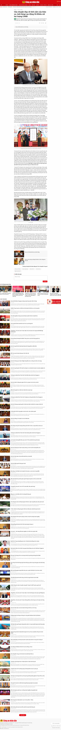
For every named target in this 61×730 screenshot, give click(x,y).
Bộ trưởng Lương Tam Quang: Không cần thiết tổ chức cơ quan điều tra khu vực (27, 425)
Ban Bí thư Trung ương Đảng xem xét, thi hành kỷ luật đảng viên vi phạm (25, 541)
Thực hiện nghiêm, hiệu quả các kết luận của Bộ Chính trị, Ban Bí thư (24, 315)
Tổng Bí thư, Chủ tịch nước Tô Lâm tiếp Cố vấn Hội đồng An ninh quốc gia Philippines (28, 592)
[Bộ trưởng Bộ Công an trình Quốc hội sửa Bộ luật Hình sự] (5, 656)
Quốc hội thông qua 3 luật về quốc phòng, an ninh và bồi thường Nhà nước (25, 447)
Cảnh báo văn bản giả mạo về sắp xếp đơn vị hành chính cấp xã (23, 661)
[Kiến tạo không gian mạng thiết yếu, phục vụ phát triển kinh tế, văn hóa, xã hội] (5, 572)
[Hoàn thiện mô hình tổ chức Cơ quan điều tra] (5, 717)
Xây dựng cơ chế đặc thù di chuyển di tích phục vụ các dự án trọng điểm (25, 471)
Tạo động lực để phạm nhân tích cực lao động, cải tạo (21, 646)
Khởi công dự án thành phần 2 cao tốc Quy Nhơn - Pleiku (22, 699)
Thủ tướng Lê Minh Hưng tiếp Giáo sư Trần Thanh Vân (5, 294)
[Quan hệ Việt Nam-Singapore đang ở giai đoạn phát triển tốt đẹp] (5, 303)
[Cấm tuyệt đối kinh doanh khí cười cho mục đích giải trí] (5, 326)
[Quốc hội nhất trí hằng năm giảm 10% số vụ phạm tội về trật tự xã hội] (5, 384)
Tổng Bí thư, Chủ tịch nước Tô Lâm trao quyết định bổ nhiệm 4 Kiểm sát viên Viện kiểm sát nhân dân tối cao (30, 295)
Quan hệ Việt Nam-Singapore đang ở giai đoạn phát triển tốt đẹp (24, 301)
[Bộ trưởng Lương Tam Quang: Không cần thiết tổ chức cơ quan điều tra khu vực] (5, 428)
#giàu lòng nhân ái (17, 271)
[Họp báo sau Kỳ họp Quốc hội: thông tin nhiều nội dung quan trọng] (43, 289)
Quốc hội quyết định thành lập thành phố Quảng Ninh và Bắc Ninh (24, 346)
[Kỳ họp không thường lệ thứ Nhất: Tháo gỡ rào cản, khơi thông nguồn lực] (5, 341)
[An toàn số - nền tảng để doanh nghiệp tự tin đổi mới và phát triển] (5, 533)
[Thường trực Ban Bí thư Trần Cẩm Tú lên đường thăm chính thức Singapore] (5, 435)
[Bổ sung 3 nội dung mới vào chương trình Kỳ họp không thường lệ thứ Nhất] (5, 558)
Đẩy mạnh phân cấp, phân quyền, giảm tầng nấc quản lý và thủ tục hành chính (26, 478)
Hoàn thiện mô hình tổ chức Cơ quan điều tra (20, 714)
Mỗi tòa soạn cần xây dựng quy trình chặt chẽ (20, 353)
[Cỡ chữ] (41, 23)
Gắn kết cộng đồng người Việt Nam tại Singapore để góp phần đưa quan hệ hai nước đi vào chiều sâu (18, 295)
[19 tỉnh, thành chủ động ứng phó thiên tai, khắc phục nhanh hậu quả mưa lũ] (5, 511)
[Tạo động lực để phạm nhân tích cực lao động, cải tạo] (5, 649)
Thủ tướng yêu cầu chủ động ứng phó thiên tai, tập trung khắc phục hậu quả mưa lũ (27, 501)
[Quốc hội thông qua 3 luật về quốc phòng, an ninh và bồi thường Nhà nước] (5, 450)
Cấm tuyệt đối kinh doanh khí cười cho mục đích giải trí (22, 323)
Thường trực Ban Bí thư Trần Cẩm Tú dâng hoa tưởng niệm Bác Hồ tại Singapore (27, 397)
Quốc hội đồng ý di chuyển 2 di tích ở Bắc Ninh (20, 418)
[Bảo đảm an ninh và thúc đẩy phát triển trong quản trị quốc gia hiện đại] (5, 724)
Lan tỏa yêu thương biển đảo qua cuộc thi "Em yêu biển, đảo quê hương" (25, 439)
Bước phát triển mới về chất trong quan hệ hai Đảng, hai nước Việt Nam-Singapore (27, 548)
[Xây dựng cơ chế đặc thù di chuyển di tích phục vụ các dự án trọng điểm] (5, 473)
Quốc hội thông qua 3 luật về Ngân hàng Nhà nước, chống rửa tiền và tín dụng (26, 360)
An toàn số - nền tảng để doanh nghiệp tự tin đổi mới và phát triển (24, 531)
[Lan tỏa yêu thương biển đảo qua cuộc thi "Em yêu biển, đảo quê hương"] (5, 442)
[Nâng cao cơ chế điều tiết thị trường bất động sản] (5, 496)
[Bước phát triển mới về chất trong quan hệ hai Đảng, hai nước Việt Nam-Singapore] (5, 550)
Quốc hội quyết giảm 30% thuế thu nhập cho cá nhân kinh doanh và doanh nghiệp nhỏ (28, 368)
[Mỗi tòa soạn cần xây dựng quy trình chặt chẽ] (5, 355)
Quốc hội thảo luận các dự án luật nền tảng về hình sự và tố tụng (23, 607)
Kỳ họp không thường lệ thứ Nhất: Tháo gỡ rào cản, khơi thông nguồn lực (25, 338)
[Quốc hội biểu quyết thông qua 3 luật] (5, 466)
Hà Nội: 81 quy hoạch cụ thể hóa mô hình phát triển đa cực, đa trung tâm (25, 308)
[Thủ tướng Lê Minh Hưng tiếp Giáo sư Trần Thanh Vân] (6, 289)
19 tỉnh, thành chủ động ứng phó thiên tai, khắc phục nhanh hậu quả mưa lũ (25, 508)
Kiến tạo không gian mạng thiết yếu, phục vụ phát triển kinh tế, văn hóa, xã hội (26, 570)
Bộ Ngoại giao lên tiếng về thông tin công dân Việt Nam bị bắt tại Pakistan (25, 615)
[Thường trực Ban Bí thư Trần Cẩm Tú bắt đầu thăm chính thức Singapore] (5, 377)
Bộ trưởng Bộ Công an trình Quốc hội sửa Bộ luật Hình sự (22, 653)
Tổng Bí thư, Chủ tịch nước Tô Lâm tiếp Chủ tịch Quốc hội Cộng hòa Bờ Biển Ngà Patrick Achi (27, 331)
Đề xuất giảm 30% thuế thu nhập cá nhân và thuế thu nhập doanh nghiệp (25, 516)
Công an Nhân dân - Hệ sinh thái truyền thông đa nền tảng (30, 2)
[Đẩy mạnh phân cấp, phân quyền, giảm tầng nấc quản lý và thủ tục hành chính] (5, 481)
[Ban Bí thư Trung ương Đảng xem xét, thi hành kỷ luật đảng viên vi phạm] (5, 543)
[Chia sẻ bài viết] (39, 23)
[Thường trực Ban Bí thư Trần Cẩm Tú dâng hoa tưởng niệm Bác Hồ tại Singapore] (5, 399)
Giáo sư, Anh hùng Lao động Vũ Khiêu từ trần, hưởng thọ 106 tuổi (35, 260)
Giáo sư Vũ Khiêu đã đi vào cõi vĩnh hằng (32, 252)
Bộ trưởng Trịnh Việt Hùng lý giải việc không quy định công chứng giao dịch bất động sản (28, 563)
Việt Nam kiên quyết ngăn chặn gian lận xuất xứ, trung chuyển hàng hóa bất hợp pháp (28, 624)
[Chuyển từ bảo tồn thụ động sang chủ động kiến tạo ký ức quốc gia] (5, 671)
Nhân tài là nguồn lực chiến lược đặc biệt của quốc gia (21, 390)
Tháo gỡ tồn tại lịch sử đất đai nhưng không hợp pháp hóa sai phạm (24, 682)
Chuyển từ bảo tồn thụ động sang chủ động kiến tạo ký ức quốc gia (24, 668)
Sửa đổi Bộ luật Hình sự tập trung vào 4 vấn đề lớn (21, 728)
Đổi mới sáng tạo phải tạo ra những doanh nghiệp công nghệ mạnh (24, 690)
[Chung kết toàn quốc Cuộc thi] (5, 489)
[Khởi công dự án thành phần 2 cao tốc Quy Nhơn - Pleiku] (5, 702)
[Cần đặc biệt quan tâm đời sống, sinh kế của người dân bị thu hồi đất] (5, 580)
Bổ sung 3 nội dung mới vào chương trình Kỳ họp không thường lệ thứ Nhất (25, 555)
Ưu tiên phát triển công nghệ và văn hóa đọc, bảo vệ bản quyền (23, 411)
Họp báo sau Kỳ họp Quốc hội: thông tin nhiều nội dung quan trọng (42, 294)
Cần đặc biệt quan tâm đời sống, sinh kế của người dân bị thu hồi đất (24, 577)
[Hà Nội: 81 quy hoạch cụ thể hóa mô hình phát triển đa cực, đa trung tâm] (5, 310)
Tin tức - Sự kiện (19, 9)
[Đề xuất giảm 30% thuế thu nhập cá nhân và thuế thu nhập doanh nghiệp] (5, 519)
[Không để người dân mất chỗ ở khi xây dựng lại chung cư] (5, 526)
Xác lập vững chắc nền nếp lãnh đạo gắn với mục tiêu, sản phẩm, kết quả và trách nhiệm (27, 632)
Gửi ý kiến (45, 281)
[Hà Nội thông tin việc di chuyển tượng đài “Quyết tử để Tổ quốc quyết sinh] (5, 587)
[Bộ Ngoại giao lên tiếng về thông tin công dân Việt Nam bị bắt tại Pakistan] (5, 617)
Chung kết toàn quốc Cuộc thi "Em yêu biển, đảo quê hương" (23, 486)
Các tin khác (3, 299)
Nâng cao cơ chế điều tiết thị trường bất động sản (21, 494)
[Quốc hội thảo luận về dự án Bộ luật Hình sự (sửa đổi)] (5, 458)
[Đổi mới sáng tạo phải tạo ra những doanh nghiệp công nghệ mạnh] (5, 692)
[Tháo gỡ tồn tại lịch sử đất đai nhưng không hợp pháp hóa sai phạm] (5, 685)
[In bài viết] (43, 23)
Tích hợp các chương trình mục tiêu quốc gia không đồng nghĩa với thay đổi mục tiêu (28, 675)
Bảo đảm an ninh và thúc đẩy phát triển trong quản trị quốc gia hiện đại (25, 721)
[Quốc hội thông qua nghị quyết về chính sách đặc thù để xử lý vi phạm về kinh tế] (5, 406)
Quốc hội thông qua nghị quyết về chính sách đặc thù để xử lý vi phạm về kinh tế (27, 404)
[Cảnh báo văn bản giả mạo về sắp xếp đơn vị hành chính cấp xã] (5, 664)
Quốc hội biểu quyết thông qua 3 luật (18, 463)
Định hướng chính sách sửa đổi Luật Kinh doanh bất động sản (23, 707)
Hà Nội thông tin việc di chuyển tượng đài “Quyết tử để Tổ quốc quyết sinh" (26, 585)
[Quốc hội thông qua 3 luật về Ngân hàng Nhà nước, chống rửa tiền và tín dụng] (5, 363)
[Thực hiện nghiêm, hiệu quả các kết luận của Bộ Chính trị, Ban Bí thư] (5, 318)
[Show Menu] (1, 5)
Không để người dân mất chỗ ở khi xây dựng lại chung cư (22, 524)
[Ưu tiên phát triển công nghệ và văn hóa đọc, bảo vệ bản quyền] (5, 413)
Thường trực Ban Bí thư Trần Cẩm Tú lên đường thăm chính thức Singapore (25, 432)
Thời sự (15, 9)
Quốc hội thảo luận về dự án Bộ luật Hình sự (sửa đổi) (21, 456)
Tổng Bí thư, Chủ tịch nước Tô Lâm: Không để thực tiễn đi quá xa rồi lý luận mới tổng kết (27, 600)
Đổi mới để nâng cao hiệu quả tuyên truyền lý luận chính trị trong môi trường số (27, 639)
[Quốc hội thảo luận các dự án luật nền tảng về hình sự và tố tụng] (5, 610)
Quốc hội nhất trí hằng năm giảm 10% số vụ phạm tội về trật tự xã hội (25, 382)
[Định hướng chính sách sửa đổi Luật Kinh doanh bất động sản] (5, 709)
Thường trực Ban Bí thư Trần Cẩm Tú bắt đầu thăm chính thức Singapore (25, 375)
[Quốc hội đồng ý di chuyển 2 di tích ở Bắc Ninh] (5, 421)
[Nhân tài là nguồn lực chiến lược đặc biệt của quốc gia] (5, 392)
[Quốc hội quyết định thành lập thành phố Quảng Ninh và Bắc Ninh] (5, 348)
